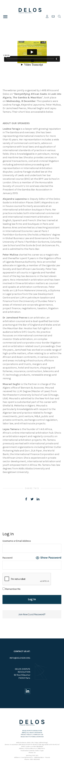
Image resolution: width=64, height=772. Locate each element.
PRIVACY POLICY (26, 734)
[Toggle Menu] (5, 16)
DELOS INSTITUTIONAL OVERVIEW (32, 736)
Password (7, 557)
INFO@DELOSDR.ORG (20, 658)
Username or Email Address (16, 541)
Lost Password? (37, 614)
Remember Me (12, 589)
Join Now (23, 614)
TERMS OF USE (38, 734)
